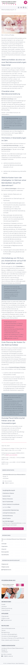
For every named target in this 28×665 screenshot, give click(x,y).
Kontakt (3, 604)
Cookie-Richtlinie (5, 610)
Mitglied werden (5, 566)
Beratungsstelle (5, 551)
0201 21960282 (8, 481)
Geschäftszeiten (5, 554)
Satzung (3, 630)
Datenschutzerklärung (6, 608)
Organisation (4, 546)
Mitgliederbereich (7, 569)
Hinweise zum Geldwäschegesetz (9, 636)
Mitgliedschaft (4, 564)
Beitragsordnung (5, 632)
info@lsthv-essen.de (9, 483)
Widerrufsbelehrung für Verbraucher (10, 640)
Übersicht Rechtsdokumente (8, 628)
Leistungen (3, 543)
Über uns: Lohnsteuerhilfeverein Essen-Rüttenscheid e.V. (13, 539)
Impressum (4, 606)
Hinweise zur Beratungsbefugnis (9, 634)
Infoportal (3, 549)
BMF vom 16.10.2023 (11, 455)
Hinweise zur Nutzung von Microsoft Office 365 (12, 638)
